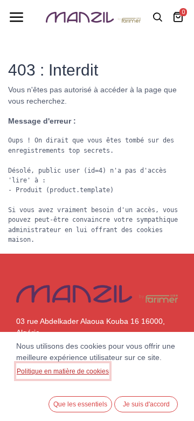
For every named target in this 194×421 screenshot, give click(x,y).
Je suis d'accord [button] (146, 404)
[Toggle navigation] (16, 17)
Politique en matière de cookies (63, 371)
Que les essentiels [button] (80, 404)
